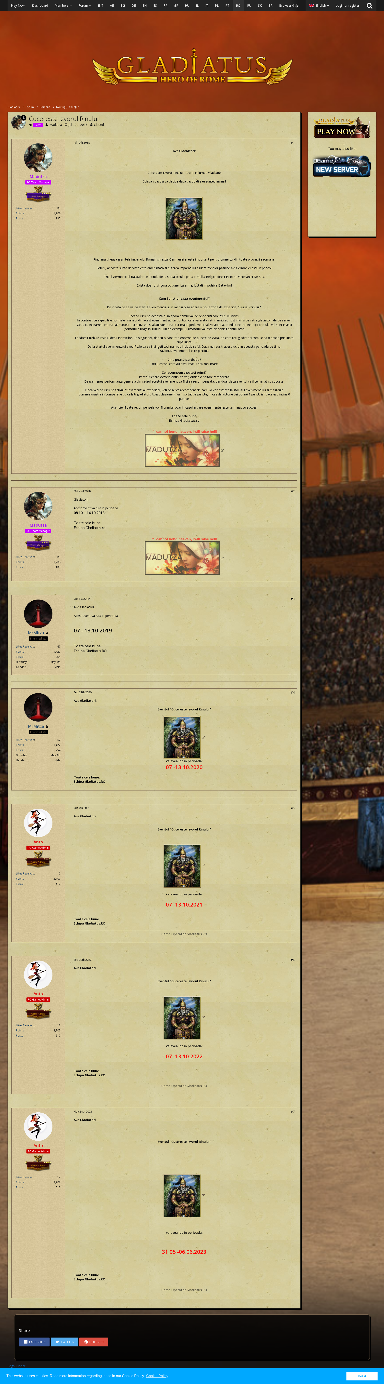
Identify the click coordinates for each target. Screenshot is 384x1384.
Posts (19, 218)
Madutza (55, 124)
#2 (293, 491)
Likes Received (25, 208)
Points (20, 213)
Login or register (347, 5)
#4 (293, 692)
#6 (293, 960)
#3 (293, 599)
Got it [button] (362, 1376)
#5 (293, 808)
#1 (293, 142)
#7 (293, 1111)
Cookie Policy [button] (157, 1376)
